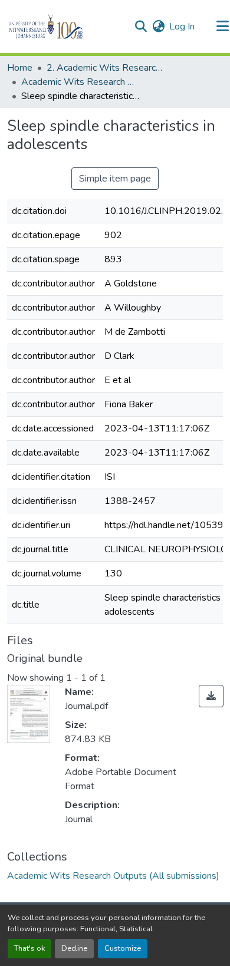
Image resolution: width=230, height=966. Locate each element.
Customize (122, 948)
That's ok (29, 948)
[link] (211, 696)
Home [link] (19, 67)
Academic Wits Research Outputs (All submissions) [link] (80, 81)
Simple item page (115, 178)
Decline (74, 948)
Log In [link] (182, 26)
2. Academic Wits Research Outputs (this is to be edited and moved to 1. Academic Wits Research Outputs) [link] (106, 67)
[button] (65, 26)
